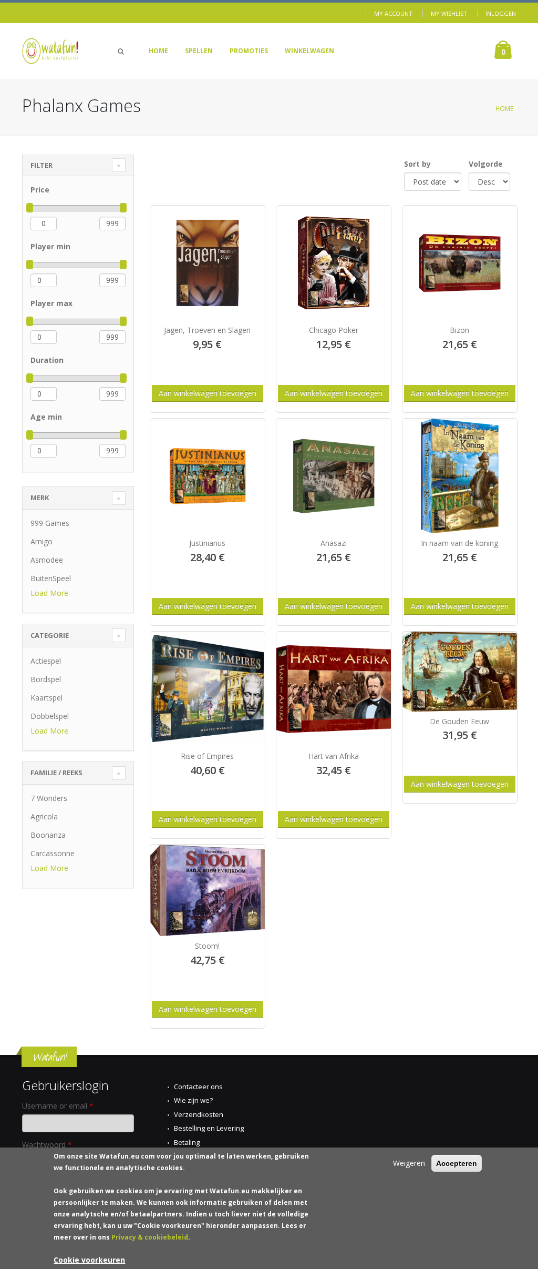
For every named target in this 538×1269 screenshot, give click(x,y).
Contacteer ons (198, 1086)
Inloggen (500, 13)
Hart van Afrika (333, 756)
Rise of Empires (207, 756)
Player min (50, 246)
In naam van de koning (459, 543)
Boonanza (48, 835)
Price (39, 190)
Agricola (44, 816)
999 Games (49, 523)
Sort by (417, 164)
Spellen (199, 50)
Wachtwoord (47, 1145)
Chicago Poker (333, 330)
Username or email (58, 1106)
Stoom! (207, 946)
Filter (41, 165)
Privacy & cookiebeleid (149, 1237)
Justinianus (207, 543)
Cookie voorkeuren (89, 1260)
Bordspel (45, 679)
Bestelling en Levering (209, 1128)
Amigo (41, 541)
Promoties (249, 50)
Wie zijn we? (193, 1100)
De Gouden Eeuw (459, 721)
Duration (47, 360)
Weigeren (409, 1163)
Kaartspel (46, 698)
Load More (49, 593)
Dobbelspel (49, 716)
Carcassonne (52, 853)
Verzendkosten (198, 1114)
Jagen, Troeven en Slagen (207, 330)
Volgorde (486, 164)
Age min (46, 417)
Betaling (187, 1142)
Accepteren (456, 1163)
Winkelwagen (309, 50)
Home (158, 50)
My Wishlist (449, 13)
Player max (51, 303)
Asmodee (46, 560)
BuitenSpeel (50, 578)
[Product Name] (207, 263)
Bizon (459, 330)
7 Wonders (48, 798)
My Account (393, 13)
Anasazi (333, 543)
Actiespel (45, 661)
